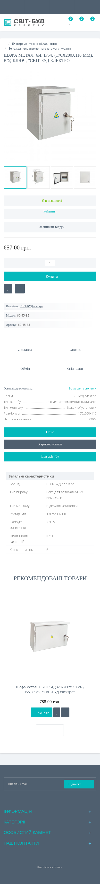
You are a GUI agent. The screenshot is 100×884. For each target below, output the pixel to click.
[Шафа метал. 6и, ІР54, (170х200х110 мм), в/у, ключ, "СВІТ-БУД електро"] (50, 114)
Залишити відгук (51, 227)
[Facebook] (42, 799)
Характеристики (50, 444)
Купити (43, 712)
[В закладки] (8, 288)
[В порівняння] (20, 288)
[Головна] (5, 44)
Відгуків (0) (50, 456)
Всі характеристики (82, 388)
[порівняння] (65, 712)
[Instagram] (50, 799)
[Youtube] (57, 799)
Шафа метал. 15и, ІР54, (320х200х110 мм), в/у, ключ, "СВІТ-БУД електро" (50, 689)
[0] (70, 23)
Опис (50, 432)
